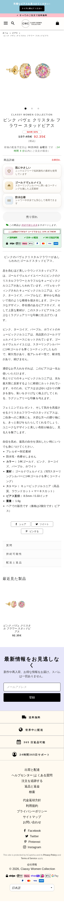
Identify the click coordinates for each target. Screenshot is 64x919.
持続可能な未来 (29, 225)
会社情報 (32, 864)
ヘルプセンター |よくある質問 (32, 775)
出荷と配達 (32, 769)
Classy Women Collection (38, 869)
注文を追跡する (32, 781)
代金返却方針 (32, 800)
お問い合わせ (32, 822)
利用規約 (32, 806)
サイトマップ (32, 817)
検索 (32, 792)
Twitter (34, 836)
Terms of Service (29, 858)
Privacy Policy (50, 855)
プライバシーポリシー (32, 811)
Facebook (34, 830)
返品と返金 (32, 786)
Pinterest (34, 842)
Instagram (34, 847)
